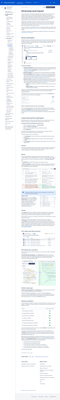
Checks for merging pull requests (10, 66)
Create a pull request (44, 373)
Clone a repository (9, 26)
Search (51, 3)
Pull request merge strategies (10, 70)
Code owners (10, 43)
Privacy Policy (34, 396)
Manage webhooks (10, 83)
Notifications (8, 85)
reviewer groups (45, 39)
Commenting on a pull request (27, 32)
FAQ (6, 124)
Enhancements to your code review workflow (11, 76)
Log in (54, 2)
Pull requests (9, 38)
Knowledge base (28, 2)
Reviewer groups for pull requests (11, 53)
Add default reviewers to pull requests (11, 49)
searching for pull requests (29, 71)
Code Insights (10, 73)
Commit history (9, 108)
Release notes (8, 123)
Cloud (44, 7)
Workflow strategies (10, 36)
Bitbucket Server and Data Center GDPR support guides (9, 127)
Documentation (20, 2)
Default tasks (8, 78)
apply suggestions (46, 24)
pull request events (48, 336)
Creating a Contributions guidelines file (9, 100)
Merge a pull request (44, 368)
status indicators (43, 81)
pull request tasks (45, 77)
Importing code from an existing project (9, 18)
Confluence (27, 390)
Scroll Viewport (33, 390)
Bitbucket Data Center (9, 121)
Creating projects (9, 21)
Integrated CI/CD (8, 116)
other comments (28, 226)
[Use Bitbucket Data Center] (36, 7)
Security (46, 396)
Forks (41, 381)
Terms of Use (40, 396)
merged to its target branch (35, 28)
